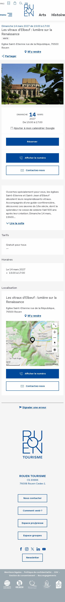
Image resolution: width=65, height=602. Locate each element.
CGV (56, 572)
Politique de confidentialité (37, 572)
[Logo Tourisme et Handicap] (46, 584)
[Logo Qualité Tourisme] (32, 584)
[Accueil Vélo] (59, 584)
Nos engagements (47, 575)
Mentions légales (12, 572)
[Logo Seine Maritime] (19, 584)
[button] (21, 3)
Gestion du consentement (22, 575)
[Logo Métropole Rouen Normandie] (7, 584)
